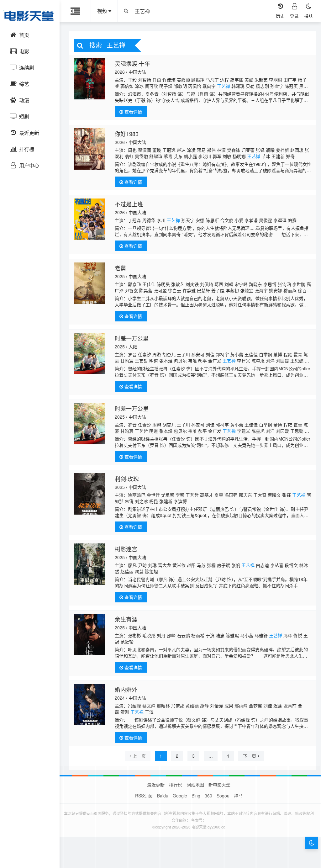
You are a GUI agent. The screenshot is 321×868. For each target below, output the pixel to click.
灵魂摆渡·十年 (132, 63)
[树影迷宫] (89, 564)
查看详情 (132, 112)
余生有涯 (126, 619)
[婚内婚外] (89, 704)
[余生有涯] (89, 634)
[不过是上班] (89, 219)
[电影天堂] (29, 16)
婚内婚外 (126, 689)
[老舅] (89, 283)
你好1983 (127, 134)
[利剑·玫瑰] (89, 494)
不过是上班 (129, 204)
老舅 (120, 268)
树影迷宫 (126, 549)
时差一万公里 (132, 338)
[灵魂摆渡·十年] (89, 78)
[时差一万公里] (89, 353)
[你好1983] (89, 149)
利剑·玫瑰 (127, 478)
